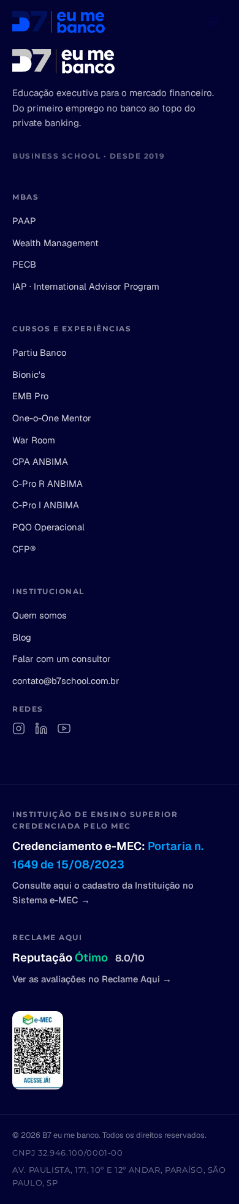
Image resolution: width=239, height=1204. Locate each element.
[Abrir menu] (213, 22)
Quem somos (39, 615)
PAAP (24, 221)
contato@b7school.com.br (66, 681)
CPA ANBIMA (40, 461)
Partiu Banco (39, 352)
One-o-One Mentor (51, 418)
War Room (33, 440)
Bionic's (28, 374)
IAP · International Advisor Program (85, 286)
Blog (21, 637)
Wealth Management (55, 243)
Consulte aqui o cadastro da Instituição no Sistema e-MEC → (103, 892)
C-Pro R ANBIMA (47, 483)
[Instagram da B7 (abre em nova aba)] (18, 728)
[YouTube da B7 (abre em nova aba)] (64, 728)
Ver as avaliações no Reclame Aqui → (92, 979)
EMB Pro (30, 396)
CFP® (24, 549)
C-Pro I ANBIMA (45, 505)
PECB (24, 264)
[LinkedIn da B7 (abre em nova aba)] (41, 728)
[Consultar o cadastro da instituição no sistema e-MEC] (37, 1050)
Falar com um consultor (61, 658)
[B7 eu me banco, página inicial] (58, 22)
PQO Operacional (48, 527)
